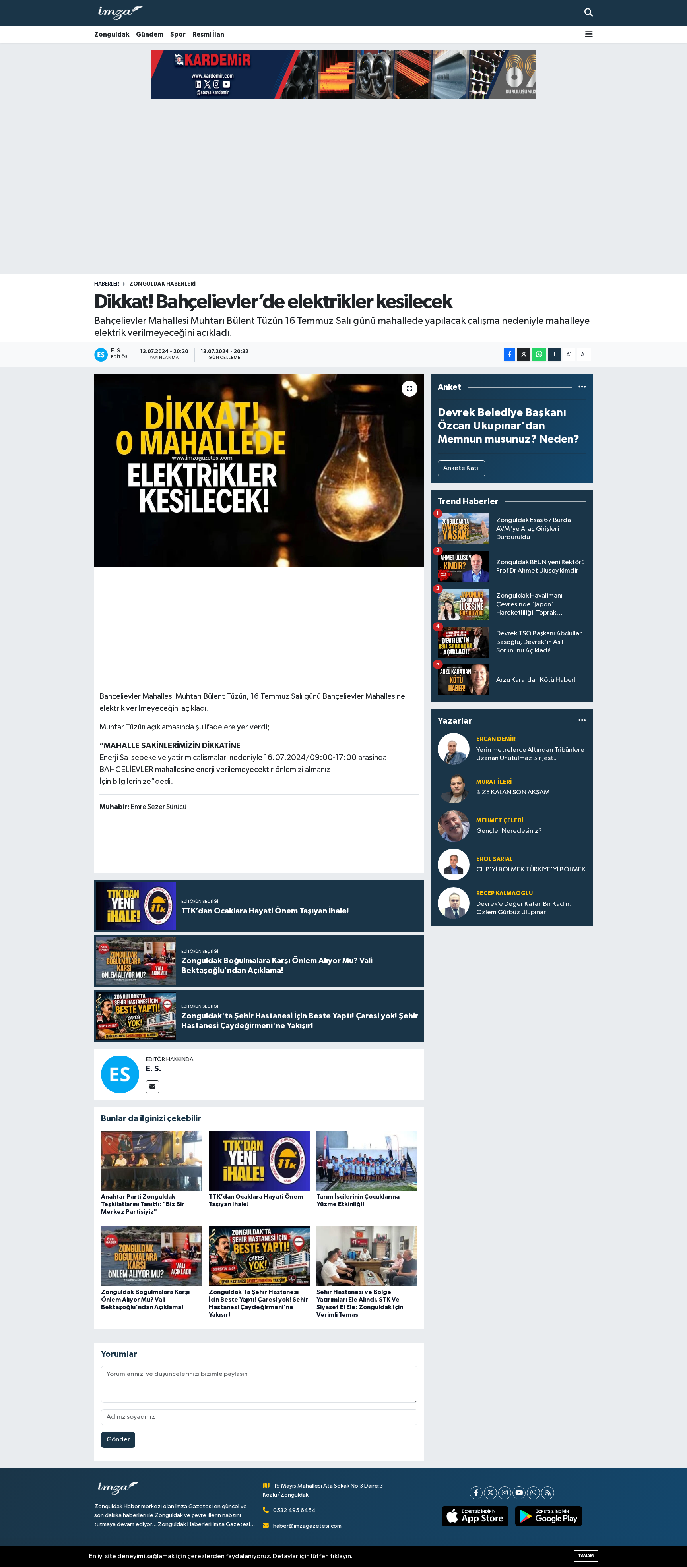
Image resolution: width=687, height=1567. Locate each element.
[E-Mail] (152, 1086)
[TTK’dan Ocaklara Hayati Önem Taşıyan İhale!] (259, 1160)
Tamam (586, 1555)
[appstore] (475, 1516)
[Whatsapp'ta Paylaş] (539, 354)
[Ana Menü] (589, 34)
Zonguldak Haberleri (162, 284)
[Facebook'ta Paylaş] (509, 354)
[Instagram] (504, 1492)
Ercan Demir (496, 739)
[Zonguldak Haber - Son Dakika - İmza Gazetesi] (124, 13)
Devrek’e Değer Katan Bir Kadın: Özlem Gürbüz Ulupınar (523, 908)
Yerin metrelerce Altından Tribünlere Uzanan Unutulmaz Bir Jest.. (530, 754)
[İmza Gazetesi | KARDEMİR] (349, 74)
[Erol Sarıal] (454, 864)
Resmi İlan (208, 34)
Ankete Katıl (461, 468)
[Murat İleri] (454, 787)
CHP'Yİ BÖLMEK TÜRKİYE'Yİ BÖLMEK (531, 869)
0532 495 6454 (294, 1510)
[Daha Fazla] (554, 354)
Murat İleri (494, 782)
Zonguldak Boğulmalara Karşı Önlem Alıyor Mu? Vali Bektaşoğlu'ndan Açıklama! (145, 1299)
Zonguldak (111, 34)
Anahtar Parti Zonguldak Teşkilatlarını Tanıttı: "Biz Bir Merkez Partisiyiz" (142, 1204)
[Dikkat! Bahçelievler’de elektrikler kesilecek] (259, 470)
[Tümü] (582, 387)
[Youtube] (519, 1492)
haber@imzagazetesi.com (307, 1526)
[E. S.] (120, 1074)
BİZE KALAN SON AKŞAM (513, 792)
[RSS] (547, 1492)
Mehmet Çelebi (500, 821)
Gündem (149, 34)
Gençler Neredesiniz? (509, 831)
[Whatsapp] (533, 1492)
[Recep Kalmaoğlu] (454, 903)
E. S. (153, 1069)
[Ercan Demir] (454, 748)
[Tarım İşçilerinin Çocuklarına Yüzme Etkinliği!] (366, 1160)
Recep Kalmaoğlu (504, 893)
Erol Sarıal (494, 859)
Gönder (118, 1439)
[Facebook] (476, 1492)
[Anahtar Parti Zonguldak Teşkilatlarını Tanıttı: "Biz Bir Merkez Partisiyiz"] (151, 1160)
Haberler (106, 284)
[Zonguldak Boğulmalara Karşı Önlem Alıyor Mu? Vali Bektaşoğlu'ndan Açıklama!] (151, 1256)
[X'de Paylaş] (523, 354)
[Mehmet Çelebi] (454, 825)
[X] (490, 1492)
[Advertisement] (343, 211)
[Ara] (588, 13)
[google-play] (549, 1516)
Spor (178, 34)
